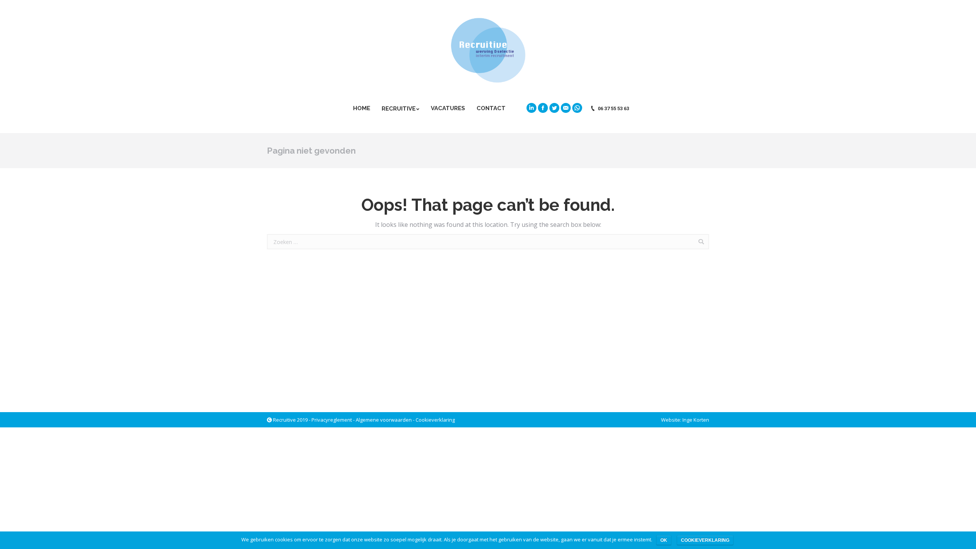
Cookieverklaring (435, 419)
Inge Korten (695, 419)
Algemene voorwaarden (384, 419)
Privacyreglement (331, 419)
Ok (663, 540)
